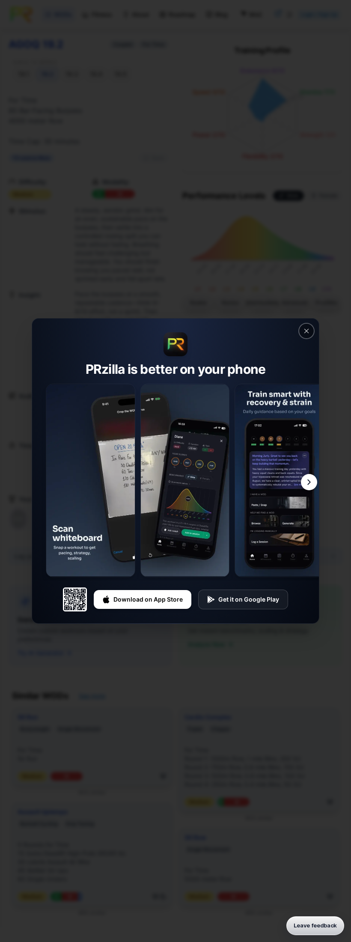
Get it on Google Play (248, 599)
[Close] (306, 331)
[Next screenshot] (309, 482)
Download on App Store (148, 599)
